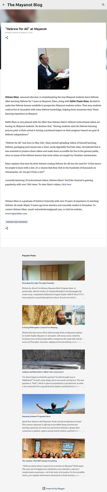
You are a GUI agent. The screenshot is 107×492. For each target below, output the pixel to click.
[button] (6, 38)
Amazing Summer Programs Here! (36, 416)
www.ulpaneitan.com (16, 213)
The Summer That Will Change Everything (39, 461)
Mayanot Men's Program (16, 222)
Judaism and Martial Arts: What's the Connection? (43, 372)
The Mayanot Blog (24, 4)
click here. (66, 184)
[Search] (46, 5)
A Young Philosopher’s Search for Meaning (40, 327)
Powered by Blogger (55, 488)
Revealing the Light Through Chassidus (38, 283)
